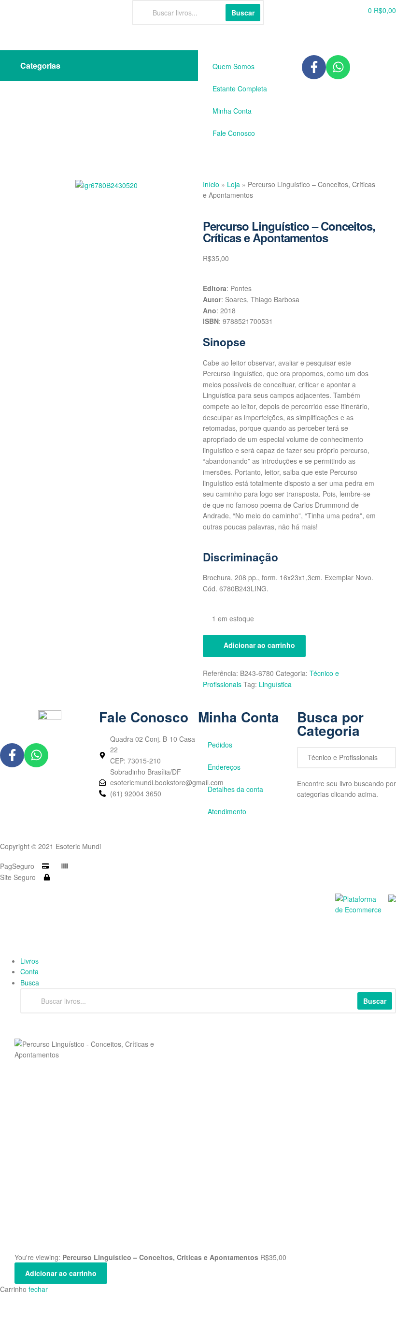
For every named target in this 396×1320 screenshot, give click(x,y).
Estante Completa (239, 88)
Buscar (374, 1001)
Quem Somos (233, 66)
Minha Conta (232, 111)
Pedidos (220, 744)
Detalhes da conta (235, 789)
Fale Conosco (233, 133)
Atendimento (227, 811)
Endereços (224, 767)
